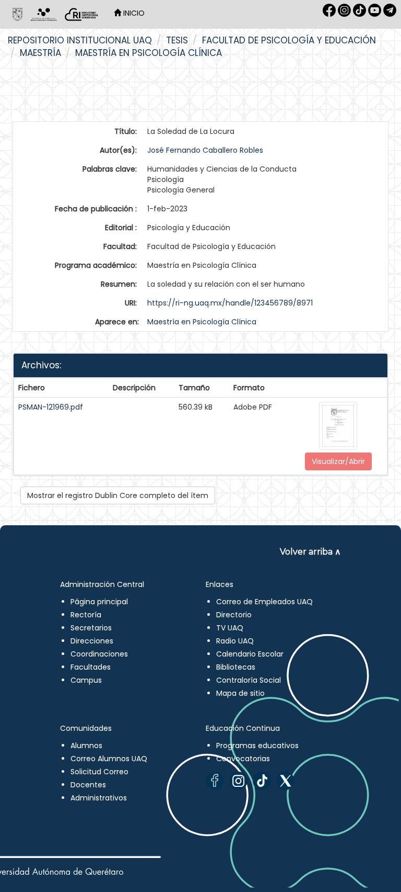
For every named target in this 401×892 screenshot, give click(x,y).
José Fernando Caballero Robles (205, 150)
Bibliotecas (235, 667)
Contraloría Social (248, 680)
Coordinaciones (99, 654)
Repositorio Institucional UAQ (80, 40)
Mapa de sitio (240, 693)
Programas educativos (257, 745)
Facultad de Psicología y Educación (289, 40)
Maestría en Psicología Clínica (148, 53)
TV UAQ (229, 628)
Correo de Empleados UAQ (264, 601)
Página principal (99, 601)
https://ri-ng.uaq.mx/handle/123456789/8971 (230, 303)
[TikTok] (262, 781)
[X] (285, 781)
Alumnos (86, 745)
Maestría (40, 53)
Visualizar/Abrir (338, 461)
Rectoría (85, 614)
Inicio (133, 13)
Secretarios (91, 628)
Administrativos (98, 798)
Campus (86, 680)
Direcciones (91, 641)
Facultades (90, 667)
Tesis (177, 40)
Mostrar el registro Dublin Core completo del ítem (117, 495)
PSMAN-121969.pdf (50, 407)
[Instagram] (238, 781)
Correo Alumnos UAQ (108, 758)
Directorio (234, 614)
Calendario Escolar (250, 654)
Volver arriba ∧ (310, 552)
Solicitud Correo (99, 771)
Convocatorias (243, 758)
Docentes (88, 785)
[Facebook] (215, 781)
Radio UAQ (235, 641)
